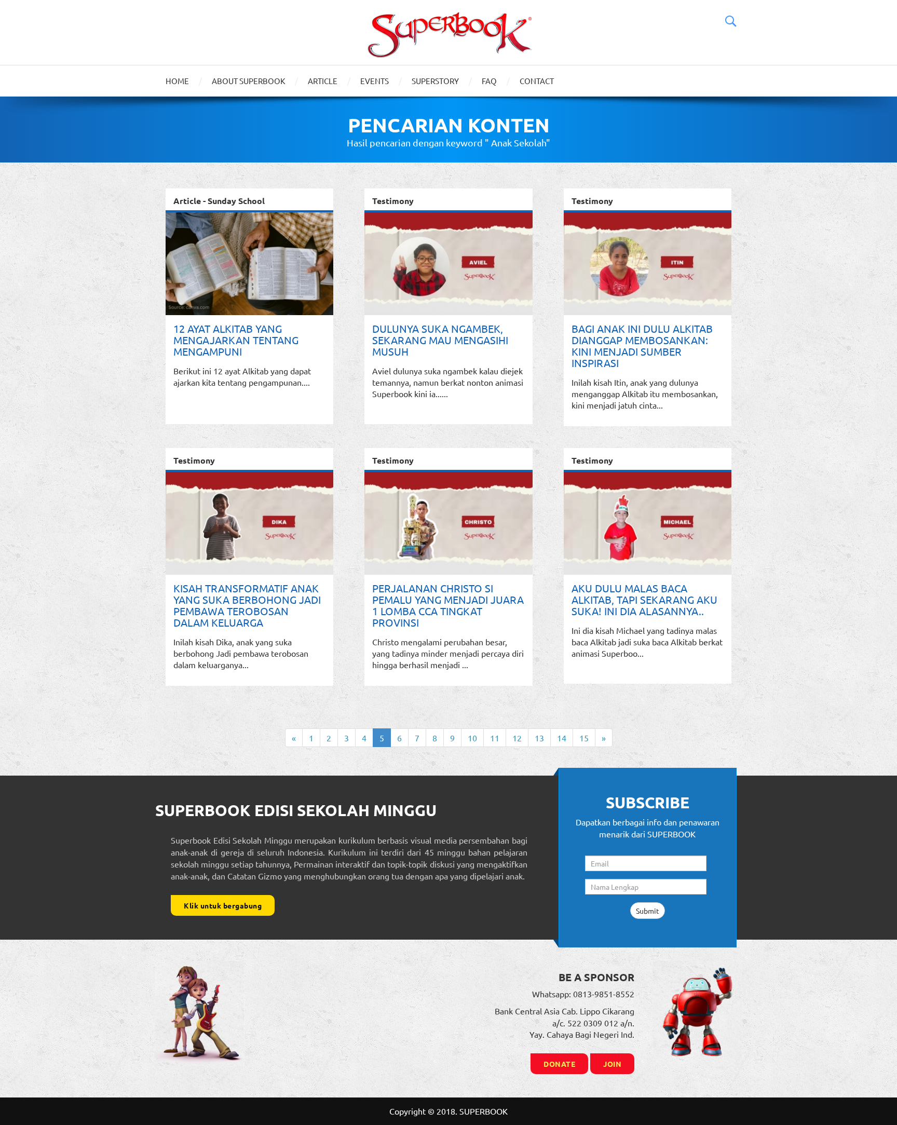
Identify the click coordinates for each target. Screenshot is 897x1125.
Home (177, 81)
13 (539, 738)
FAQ (489, 81)
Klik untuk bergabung (223, 905)
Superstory (435, 81)
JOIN (612, 1063)
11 (494, 738)
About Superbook (248, 81)
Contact (537, 81)
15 (584, 738)
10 (472, 738)
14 (561, 738)
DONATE (559, 1063)
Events (374, 81)
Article (322, 81)
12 (517, 738)
